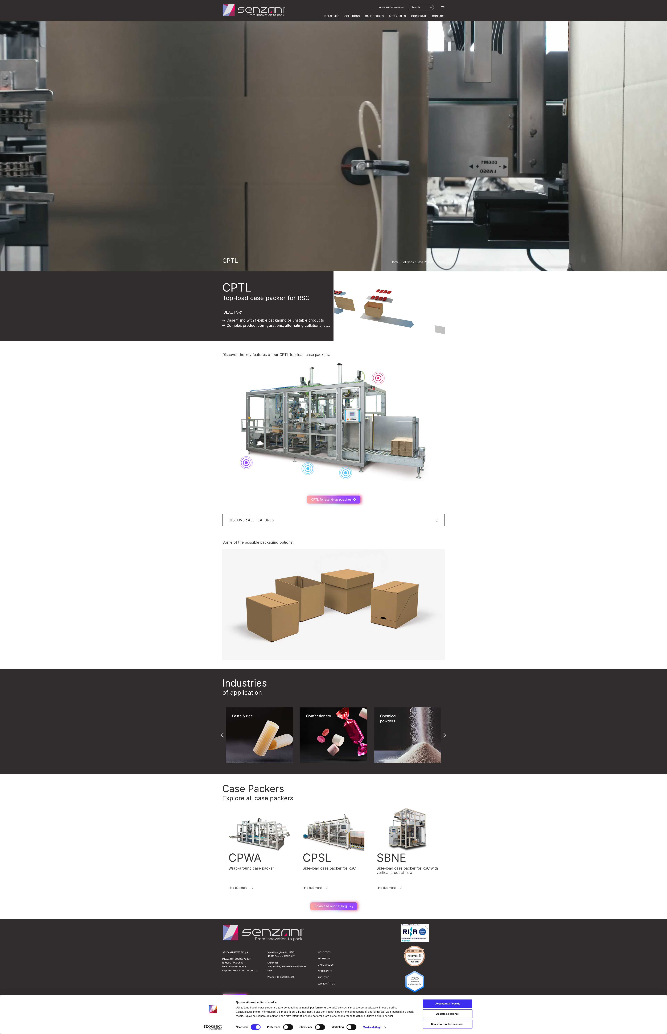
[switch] (288, 1027)
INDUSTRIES (331, 16)
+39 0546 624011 (284, 976)
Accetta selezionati (447, 1013)
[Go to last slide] (222, 735)
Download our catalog (331, 906)
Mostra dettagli (372, 1027)
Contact (438, 16)
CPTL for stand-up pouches (331, 499)
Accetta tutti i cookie (447, 1003)
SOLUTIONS (352, 16)
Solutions (407, 262)
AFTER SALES (397, 16)
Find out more (238, 888)
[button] (333, 520)
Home (395, 262)
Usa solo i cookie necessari (447, 1024)
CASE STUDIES (374, 16)
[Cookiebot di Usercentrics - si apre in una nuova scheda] (213, 1027)
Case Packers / (427, 262)
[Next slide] (444, 735)
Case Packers (253, 788)
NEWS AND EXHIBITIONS (391, 7)
